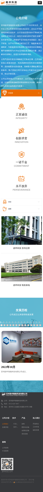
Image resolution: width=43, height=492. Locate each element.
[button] (40, 2)
